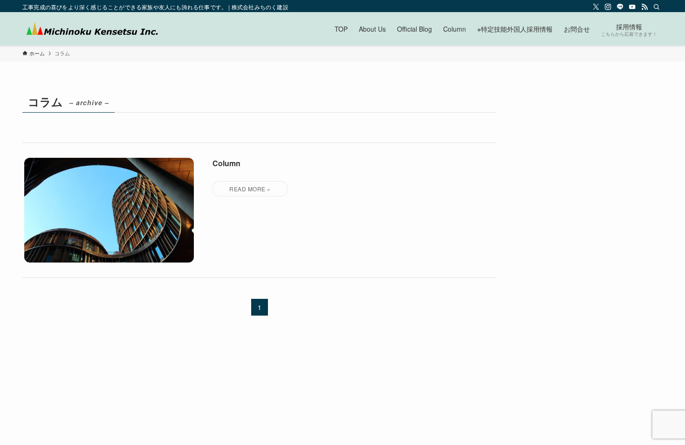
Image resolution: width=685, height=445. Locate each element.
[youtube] (632, 7)
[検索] (657, 7)
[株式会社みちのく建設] (91, 29)
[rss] (644, 7)
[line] (620, 7)
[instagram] (608, 7)
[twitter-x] (596, 7)
